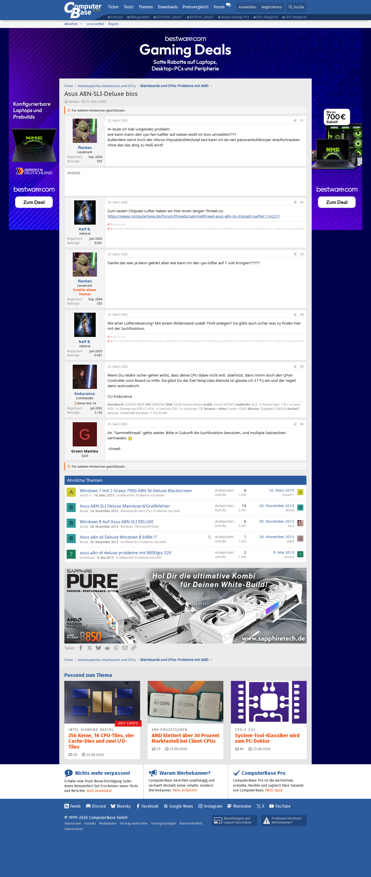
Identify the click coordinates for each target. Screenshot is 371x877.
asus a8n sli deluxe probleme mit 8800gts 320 (125, 552)
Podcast (116, 17)
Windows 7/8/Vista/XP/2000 (139, 526)
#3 (302, 254)
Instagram (213, 806)
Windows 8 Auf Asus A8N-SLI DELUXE (116, 521)
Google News (181, 806)
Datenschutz (73, 829)
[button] (81, 24)
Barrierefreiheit (190, 823)
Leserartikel (95, 24)
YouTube (282, 806)
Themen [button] (145, 7)
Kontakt (90, 823)
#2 (302, 202)
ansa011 (86, 495)
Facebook (149, 806)
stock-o (289, 557)
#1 (302, 120)
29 (158, 749)
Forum (219, 7)
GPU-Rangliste (267, 17)
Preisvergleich (195, 7)
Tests (129, 7)
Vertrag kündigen (163, 823)
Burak (84, 511)
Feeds (75, 806)
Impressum (72, 823)
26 (74, 755)
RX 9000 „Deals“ (202, 17)
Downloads (168, 7)
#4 (302, 314)
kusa (291, 526)
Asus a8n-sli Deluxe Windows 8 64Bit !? (118, 537)
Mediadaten (108, 823)
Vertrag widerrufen (134, 823)
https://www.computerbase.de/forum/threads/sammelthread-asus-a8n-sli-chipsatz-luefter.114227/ (194, 216)
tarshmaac (87, 557)
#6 (302, 424)
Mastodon (242, 806)
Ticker (113, 7)
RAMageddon (139, 17)
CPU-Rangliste (296, 17)
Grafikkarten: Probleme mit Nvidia (140, 495)
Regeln (113, 24)
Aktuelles (71, 24)
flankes (73, 101)
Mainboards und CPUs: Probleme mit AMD (150, 511)
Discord (99, 806)
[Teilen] (295, 121)
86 (241, 749)
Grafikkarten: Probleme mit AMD (143, 542)
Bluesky (124, 806)
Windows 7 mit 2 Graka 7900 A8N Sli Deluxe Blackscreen (136, 490)
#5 (302, 366)
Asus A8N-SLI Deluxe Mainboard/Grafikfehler (125, 506)
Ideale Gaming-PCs (235, 17)
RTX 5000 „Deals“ (169, 17)
